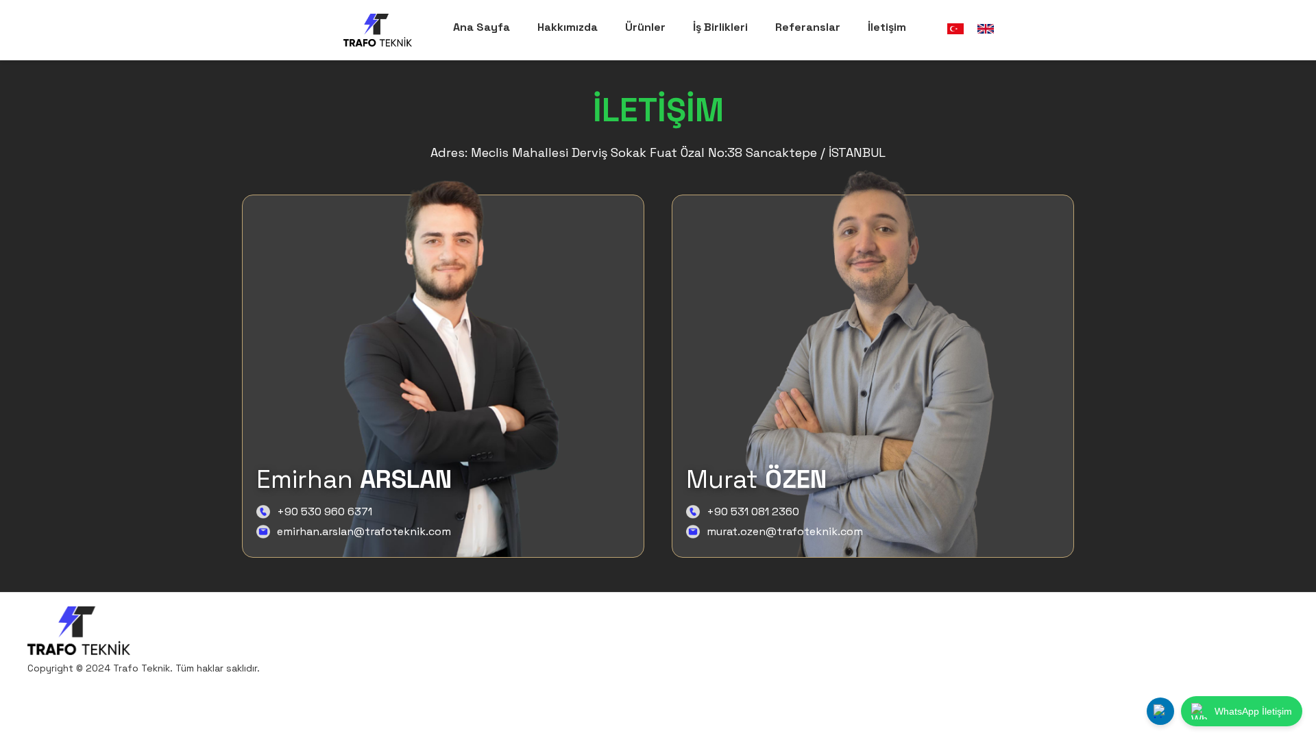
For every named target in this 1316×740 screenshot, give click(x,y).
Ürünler (645, 27)
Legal (1269, 640)
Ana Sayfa (481, 27)
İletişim (887, 27)
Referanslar (807, 27)
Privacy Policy (1108, 640)
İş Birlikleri (720, 27)
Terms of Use (1198, 640)
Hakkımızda (567, 27)
